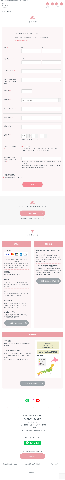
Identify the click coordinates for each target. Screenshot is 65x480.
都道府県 (7, 99)
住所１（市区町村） (10, 108)
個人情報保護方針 (10, 177)
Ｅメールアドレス (9, 70)
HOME (4, 11)
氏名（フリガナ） (9, 59)
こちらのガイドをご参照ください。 (40, 37)
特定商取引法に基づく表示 (32, 464)
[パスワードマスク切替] (60, 80)
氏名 (6, 47)
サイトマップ (54, 464)
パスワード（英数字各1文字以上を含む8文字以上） (10, 81)
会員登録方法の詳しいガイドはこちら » (32, 219)
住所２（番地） (8, 117)
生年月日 (7, 135)
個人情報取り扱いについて (11, 464)
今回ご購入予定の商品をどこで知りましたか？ (10, 160)
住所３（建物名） (8, 126)
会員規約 (7, 175)
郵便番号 (7, 90)
